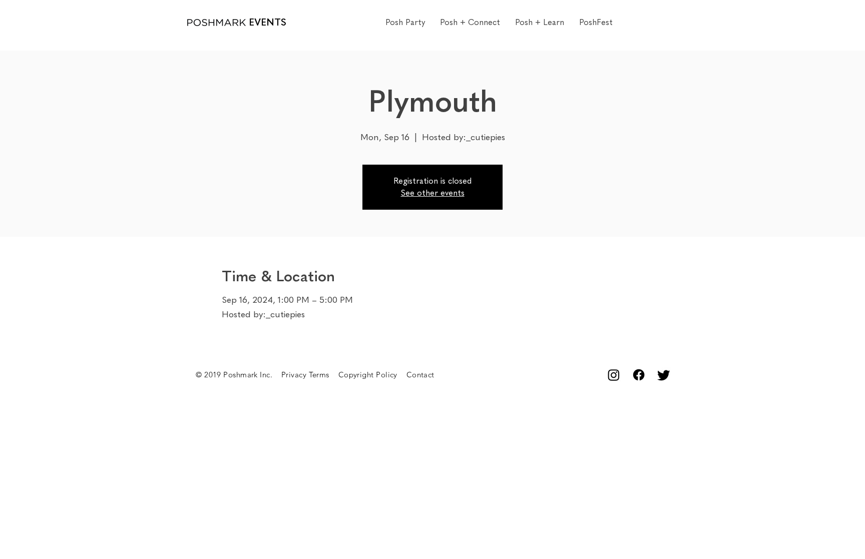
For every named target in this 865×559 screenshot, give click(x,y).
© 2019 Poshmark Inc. (238, 374)
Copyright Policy (372, 374)
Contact (420, 374)
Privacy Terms (309, 374)
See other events (433, 193)
